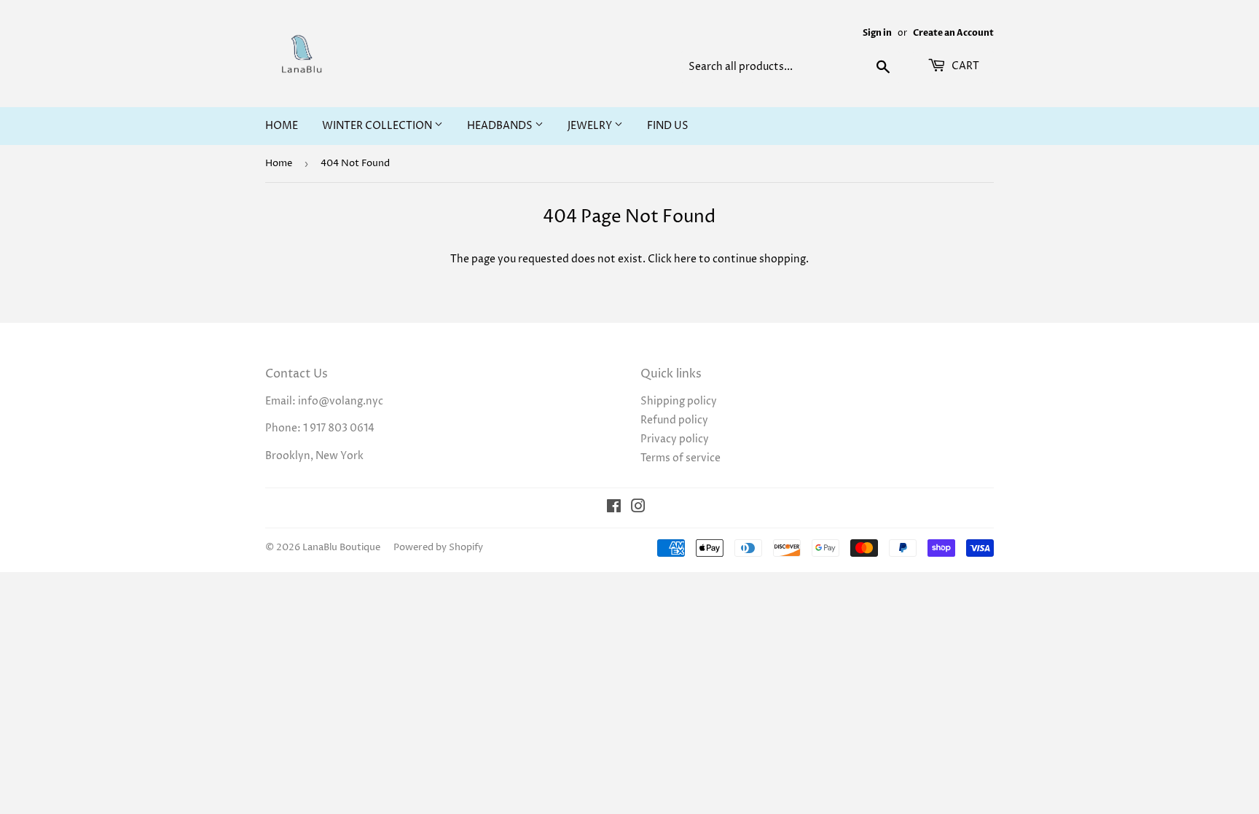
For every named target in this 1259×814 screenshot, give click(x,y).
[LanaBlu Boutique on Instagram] (638, 508)
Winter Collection (378, 126)
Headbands (501, 126)
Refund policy (674, 420)
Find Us (668, 126)
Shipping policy (678, 401)
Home (281, 126)
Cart (964, 66)
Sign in (877, 33)
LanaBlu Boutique (341, 547)
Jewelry (591, 126)
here (685, 259)
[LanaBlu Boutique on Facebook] (613, 508)
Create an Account (953, 33)
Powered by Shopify (438, 547)
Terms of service (680, 458)
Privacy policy (674, 439)
